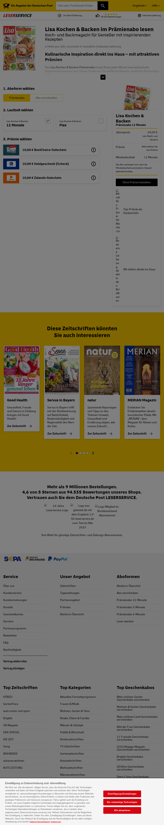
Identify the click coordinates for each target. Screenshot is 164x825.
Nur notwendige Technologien (122, 802)
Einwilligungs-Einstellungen (122, 794)
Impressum (56, 822)
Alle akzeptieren (122, 810)
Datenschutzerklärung (40, 822)
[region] (82, 801)
